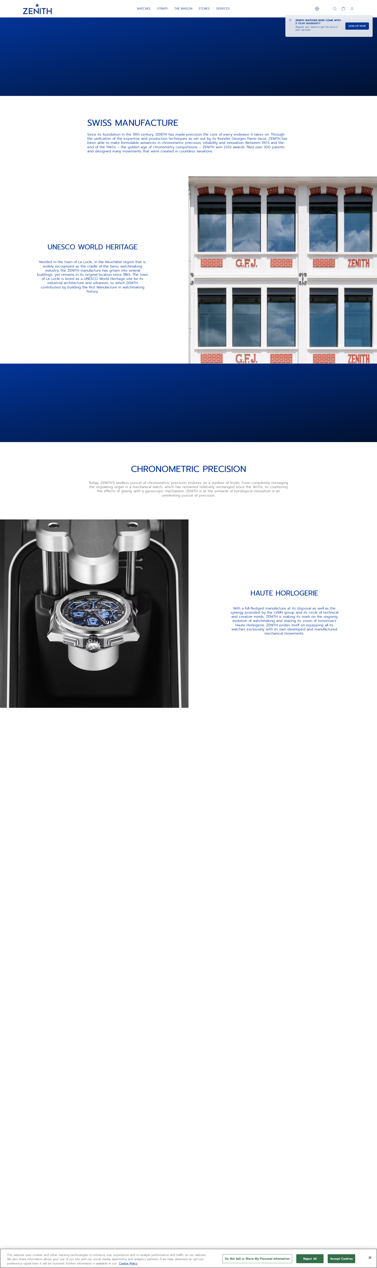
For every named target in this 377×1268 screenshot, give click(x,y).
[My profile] (352, 9)
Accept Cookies (341, 1258)
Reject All (310, 1258)
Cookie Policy (128, 1263)
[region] (188, 1258)
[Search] (334, 8)
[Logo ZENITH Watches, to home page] (37, 8)
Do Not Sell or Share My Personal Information (257, 1258)
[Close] (370, 1257)
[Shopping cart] (343, 9)
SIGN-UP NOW (357, 26)
